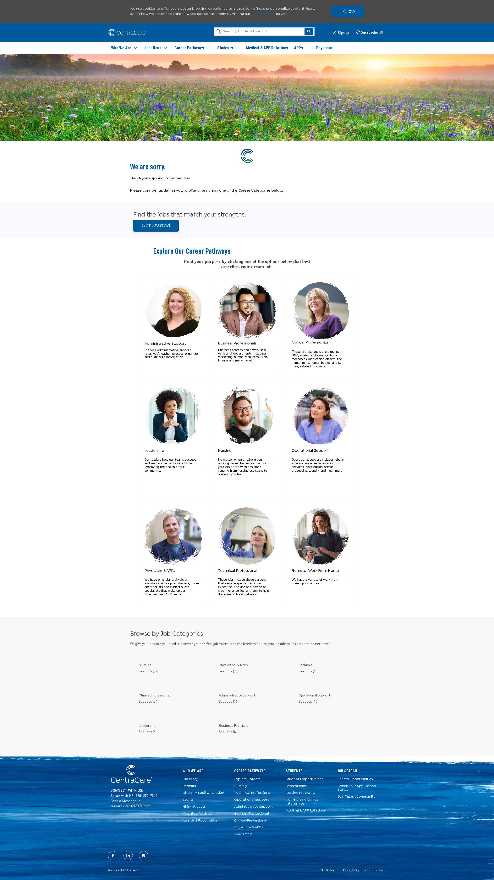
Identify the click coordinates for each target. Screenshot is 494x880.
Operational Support (251, 800)
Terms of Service (374, 870)
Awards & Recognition (200, 821)
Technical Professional (252, 793)
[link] (173, 321)
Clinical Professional (250, 821)
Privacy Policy (351, 870)
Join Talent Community (356, 797)
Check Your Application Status (357, 788)
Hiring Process (194, 807)
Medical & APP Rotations (267, 48)
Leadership (243, 834)
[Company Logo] (127, 33)
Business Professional (251, 814)
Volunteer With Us (197, 814)
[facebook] (112, 855)
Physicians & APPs (248, 827)
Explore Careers (247, 779)
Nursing (240, 786)
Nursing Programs (300, 793)
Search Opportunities (355, 779)
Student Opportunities (304, 779)
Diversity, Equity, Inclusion (203, 793)
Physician (324, 48)
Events (188, 800)
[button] (340, 32)
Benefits (189, 786)
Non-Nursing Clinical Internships (302, 802)
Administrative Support (253, 807)
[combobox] (264, 31)
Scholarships (296, 786)
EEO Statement (329, 870)
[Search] (309, 31)
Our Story (190, 779)
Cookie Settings (263, 14)
